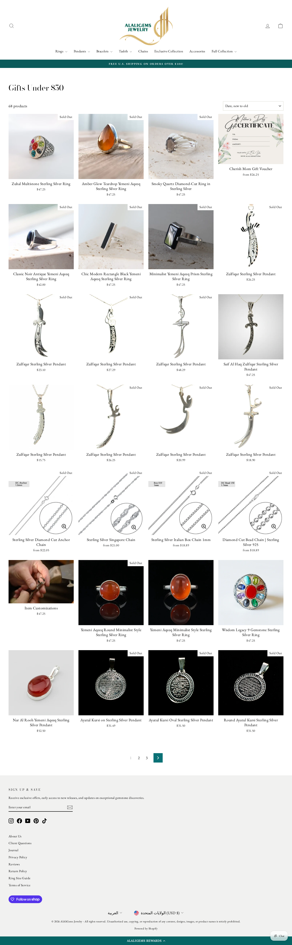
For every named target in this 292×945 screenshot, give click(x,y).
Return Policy (18, 871)
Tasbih (124, 51)
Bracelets (102, 51)
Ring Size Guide (20, 878)
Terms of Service (19, 885)
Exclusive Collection (168, 51)
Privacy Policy (18, 857)
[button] (146, 940)
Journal (13, 850)
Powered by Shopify (146, 928)
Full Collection (222, 51)
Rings (59, 51)
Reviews (14, 864)
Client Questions (20, 843)
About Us (15, 836)
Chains (143, 51)
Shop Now (41, 174)
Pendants (80, 51)
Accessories (197, 51)
